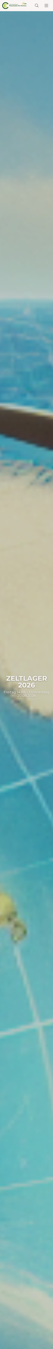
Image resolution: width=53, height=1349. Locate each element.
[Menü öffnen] (46, 5)
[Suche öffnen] (36, 5)
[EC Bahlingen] (14, 5)
